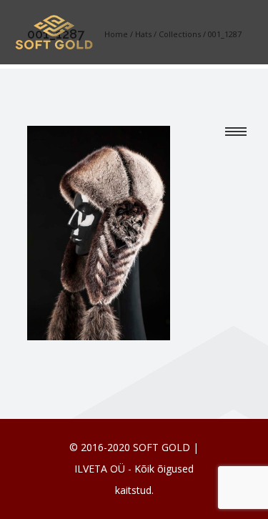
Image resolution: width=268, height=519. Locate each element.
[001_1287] (98, 231)
